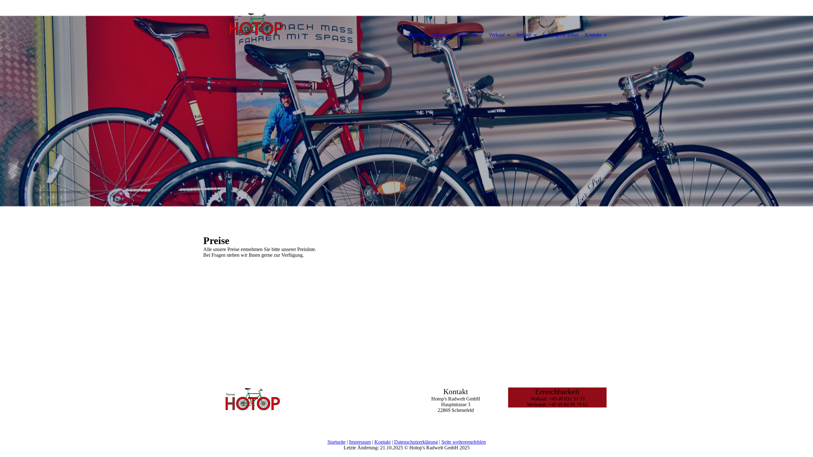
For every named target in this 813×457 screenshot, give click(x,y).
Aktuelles (441, 34)
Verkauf (497, 34)
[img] (255, 34)
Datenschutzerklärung (416, 442)
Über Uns (467, 34)
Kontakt (593, 34)
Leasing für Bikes (561, 34)
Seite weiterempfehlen (463, 442)
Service (523, 34)
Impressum (360, 442)
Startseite (416, 34)
